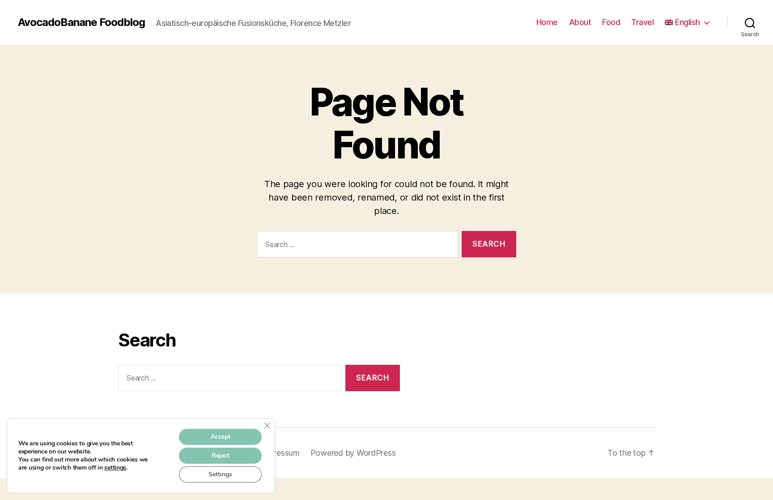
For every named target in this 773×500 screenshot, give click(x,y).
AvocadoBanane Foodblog (81, 22)
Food (611, 22)
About (580, 22)
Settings (220, 474)
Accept (220, 436)
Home (547, 22)
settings (115, 468)
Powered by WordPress (353, 452)
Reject (220, 455)
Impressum (280, 452)
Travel (642, 22)
